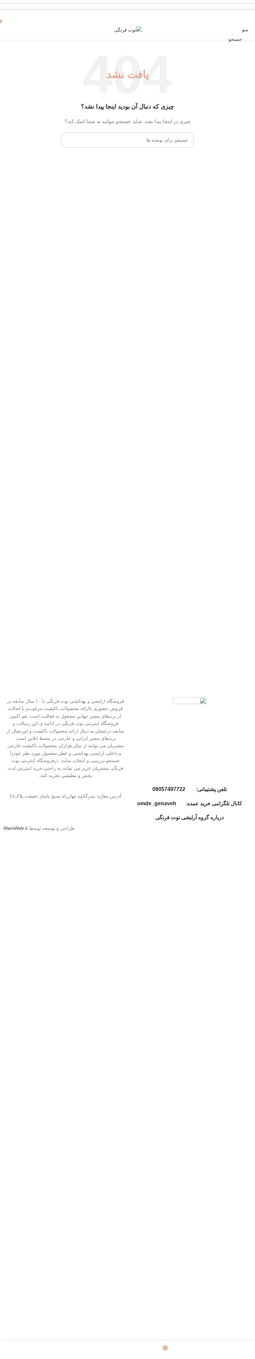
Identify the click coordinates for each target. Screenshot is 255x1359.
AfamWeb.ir (15, 828)
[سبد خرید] (5, 29)
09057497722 (168, 789)
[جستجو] (68, 140)
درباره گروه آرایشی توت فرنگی (189, 817)
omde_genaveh (156, 803)
